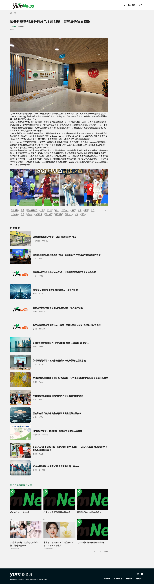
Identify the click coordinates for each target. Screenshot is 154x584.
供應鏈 (29, 214)
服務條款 (107, 578)
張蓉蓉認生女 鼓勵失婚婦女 (89, 512)
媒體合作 (139, 578)
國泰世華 (14, 210)
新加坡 (49, 210)
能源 (73, 210)
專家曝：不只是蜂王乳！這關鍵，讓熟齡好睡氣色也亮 (58, 544)
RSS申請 (131, 5)
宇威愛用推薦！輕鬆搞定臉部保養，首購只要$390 (24, 544)
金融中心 (14, 214)
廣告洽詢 (129, 578)
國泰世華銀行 (32, 210)
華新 (86, 210)
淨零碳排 (58, 214)
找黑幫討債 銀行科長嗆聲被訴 (56, 512)
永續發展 (38, 214)
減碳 (76, 214)
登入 (140, 5)
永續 (22, 210)
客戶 (22, 214)
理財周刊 (13, 26)
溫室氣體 (48, 214)
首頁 (11, 13)
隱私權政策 (118, 578)
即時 (15, 13)
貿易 (83, 214)
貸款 (56, 210)
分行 (92, 210)
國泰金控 (68, 214)
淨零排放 (65, 210)
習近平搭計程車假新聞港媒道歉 (91, 542)
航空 (79, 210)
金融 (42, 210)
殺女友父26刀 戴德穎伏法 (21, 512)
